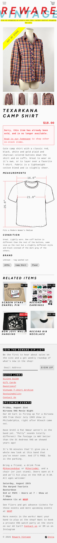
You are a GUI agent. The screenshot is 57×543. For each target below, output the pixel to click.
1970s (7, 265)
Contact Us (9, 397)
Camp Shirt (21, 265)
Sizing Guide (11, 379)
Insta (51, 537)
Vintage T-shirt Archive (18, 390)
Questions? (9, 386)
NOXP (9, 511)
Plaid (34, 265)
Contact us (30, 526)
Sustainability (12, 394)
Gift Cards (9, 382)
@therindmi (32, 468)
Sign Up (47, 367)
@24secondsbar (11, 468)
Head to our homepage (17, 139)
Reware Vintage (21, 537)
